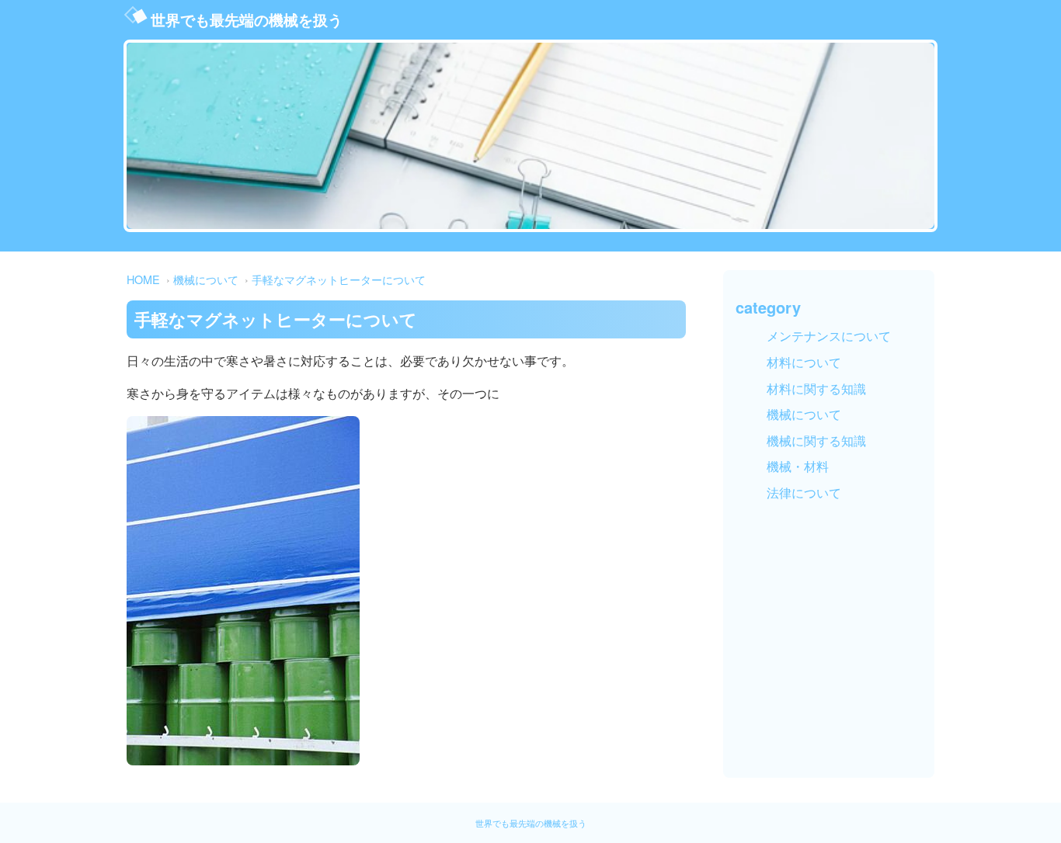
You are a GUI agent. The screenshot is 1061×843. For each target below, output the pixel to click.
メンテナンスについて (829, 336)
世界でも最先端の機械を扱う (247, 19)
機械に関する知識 (816, 440)
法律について (804, 492)
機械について (205, 279)
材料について (804, 362)
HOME (143, 279)
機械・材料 (798, 466)
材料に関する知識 (816, 388)
